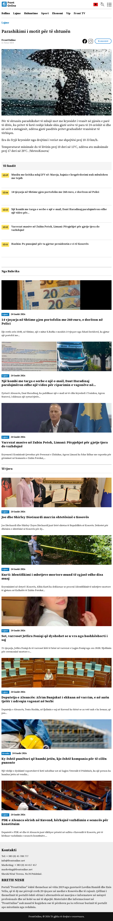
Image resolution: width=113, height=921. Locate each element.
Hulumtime (31, 13)
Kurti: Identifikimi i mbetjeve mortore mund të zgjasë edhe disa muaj (52, 577)
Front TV (79, 13)
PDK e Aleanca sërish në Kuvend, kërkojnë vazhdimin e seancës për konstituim (54, 822)
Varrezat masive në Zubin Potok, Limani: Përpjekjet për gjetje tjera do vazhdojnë (54, 444)
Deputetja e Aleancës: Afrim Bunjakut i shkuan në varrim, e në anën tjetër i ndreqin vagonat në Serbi (55, 699)
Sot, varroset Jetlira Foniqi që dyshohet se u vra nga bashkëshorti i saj (54, 638)
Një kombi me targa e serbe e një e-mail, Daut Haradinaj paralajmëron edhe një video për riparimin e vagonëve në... (48, 383)
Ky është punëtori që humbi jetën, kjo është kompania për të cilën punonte (54, 761)
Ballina (5, 13)
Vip (68, 13)
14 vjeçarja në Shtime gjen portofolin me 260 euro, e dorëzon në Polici (55, 192)
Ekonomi (57, 13)
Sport (45, 13)
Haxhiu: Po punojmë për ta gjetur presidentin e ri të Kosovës (50, 244)
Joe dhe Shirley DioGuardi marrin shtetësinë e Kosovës (45, 517)
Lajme (17, 13)
